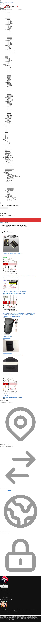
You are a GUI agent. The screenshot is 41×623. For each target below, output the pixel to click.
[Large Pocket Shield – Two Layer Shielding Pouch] (22, 365)
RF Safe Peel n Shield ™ (21, 291)
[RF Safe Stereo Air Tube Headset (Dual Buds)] (22, 266)
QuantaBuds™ (21, 275)
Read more (5, 257)
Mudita (11, 275)
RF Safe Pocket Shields (7, 336)
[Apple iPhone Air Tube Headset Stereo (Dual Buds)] (22, 385)
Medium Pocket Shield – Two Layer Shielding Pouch (13, 355)
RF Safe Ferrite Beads (18, 253)
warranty (9, 490)
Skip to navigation (4, 2)
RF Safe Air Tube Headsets (8, 253)
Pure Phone (16, 275)
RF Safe (8, 616)
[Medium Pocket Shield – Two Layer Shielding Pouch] (22, 346)
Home (1, 222)
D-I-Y (4, 291)
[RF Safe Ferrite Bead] (22, 243)
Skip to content (11, 2)
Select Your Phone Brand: (9, 206)
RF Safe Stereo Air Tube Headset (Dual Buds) (11, 277)
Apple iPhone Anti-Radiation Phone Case (18, 313)
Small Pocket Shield (6, 338)
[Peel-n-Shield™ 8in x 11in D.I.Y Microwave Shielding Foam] (22, 284)
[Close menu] (0, 1)
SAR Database (5, 597)
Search (20, 9)
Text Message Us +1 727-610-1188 (7, 215)
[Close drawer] (0, 4)
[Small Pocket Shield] (22, 326)
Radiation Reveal (6, 590)
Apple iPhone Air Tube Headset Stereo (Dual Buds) (12, 397)
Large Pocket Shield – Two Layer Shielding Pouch (12, 375)
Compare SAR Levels (7, 593)
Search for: (2, 9)
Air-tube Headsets (6, 275)
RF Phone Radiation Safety (10, 291)
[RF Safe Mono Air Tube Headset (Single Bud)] (22, 303)
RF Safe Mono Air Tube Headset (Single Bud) (11, 316)
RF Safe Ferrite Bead (7, 255)
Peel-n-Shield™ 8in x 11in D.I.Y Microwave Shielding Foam (14, 293)
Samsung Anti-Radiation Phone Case (27, 314)
